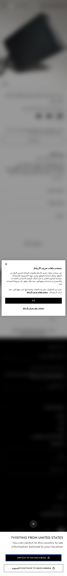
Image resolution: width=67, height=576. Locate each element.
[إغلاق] (6, 264)
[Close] (33, 524)
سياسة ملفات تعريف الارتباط (37, 292)
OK (33, 300)
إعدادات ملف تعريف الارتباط (33, 308)
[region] (33, 288)
